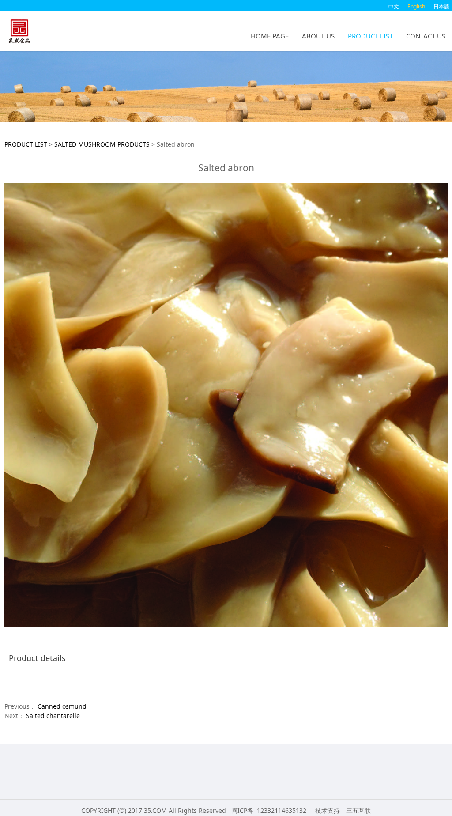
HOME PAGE (270, 35)
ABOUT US (318, 35)
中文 (393, 6)
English (416, 6)
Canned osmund (62, 706)
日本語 (441, 6)
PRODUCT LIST (370, 35)
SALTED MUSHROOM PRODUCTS (102, 144)
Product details (37, 658)
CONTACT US (425, 35)
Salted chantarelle (53, 715)
